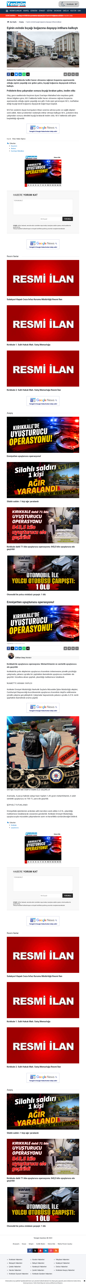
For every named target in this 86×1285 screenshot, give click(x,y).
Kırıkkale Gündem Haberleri (42, 1274)
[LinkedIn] (20, 74)
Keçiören (14, 146)
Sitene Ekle (51, 1244)
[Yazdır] (65, 74)
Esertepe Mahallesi (17, 151)
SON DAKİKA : (11, 16)
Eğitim (49, 11)
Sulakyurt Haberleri (63, 1263)
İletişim (31, 1244)
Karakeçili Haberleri (39, 1267)
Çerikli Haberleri (38, 1270)
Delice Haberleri (62, 1267)
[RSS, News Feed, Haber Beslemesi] (56, 1251)
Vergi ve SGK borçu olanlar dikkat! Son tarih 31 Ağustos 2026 (40, 16)
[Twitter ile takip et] (35, 1251)
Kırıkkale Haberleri (15, 1260)
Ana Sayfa (12, 22)
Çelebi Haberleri (15, 1267)
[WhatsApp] (24, 74)
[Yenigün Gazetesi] (16, 4)
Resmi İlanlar (16, 11)
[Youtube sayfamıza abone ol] (40, 1251)
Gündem (33, 11)
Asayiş (26, 11)
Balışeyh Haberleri (15, 1263)
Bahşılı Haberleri (38, 1263)
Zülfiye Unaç (20, 658)
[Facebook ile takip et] (30, 1251)
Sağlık (66, 11)
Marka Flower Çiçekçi (65, 1244)
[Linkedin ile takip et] (45, 1251)
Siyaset (42, 11)
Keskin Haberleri (38, 1260)
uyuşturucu (15, 828)
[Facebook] (8, 74)
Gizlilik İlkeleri (40, 1244)
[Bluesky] (16, 74)
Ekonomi (57, 11)
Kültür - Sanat (76, 11)
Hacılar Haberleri (15, 1270)
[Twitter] (12, 74)
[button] (69, 74)
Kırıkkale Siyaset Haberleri (18, 1274)
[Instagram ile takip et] (50, 1251)
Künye (24, 1244)
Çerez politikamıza (51, 1283)
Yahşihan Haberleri (62, 1260)
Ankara (13, 148)
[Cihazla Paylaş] (28, 74)
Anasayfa (16, 1244)
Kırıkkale (14, 825)
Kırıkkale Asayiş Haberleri (65, 1270)
